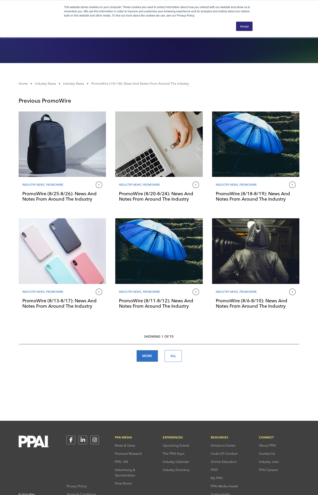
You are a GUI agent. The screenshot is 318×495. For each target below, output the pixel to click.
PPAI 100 (121, 462)
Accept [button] (244, 26)
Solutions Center (223, 445)
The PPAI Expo (174, 453)
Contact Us (267, 453)
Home (23, 83)
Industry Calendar (176, 462)
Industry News (45, 83)
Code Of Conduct (224, 453)
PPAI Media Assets (224, 486)
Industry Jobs (269, 462)
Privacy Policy (77, 486)
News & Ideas (125, 445)
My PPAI (217, 478)
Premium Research (128, 453)
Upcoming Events (176, 445)
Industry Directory (176, 470)
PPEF (214, 470)
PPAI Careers (268, 470)
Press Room (123, 483)
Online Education (224, 462)
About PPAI (267, 445)
